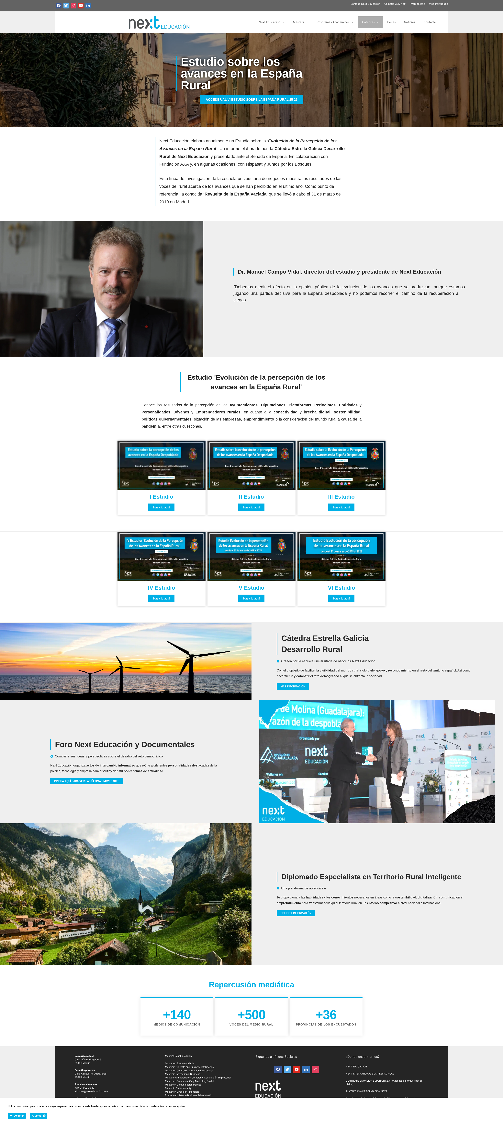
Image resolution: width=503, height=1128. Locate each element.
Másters (298, 22)
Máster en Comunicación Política (183, 1084)
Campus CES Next (395, 3)
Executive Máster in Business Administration (189, 1095)
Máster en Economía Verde (179, 1063)
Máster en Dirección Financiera (182, 1091)
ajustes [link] (181, 1106)
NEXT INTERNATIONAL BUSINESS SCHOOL (370, 1073)
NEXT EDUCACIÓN (356, 1066)
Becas (391, 22)
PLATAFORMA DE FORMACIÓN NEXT (366, 1091)
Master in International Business (182, 1074)
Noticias (409, 22)
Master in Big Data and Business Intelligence (189, 1066)
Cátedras (368, 22)
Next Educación (269, 22)
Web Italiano (417, 3)
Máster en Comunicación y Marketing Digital (189, 1081)
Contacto (429, 22)
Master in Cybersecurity (178, 1088)
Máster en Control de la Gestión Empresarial (189, 1070)
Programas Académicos (333, 22)
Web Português (438, 3)
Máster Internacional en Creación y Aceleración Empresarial (198, 1077)
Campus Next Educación (365, 3)
